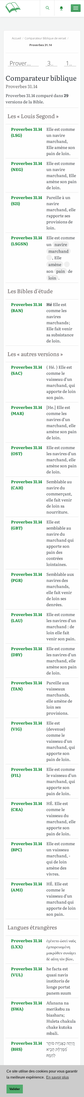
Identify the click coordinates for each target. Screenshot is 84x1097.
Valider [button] (14, 1089)
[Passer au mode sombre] (61, 8)
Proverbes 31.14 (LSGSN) (26, 241)
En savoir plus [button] (57, 1077)
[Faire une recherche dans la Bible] (47, 8)
